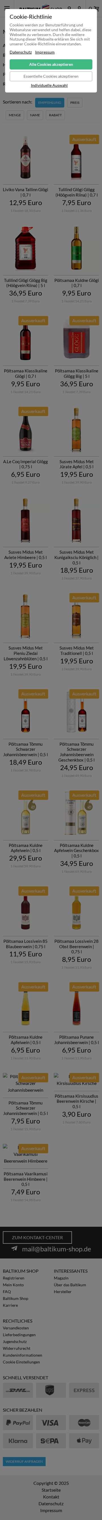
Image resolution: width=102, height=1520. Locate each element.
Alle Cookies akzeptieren (51, 64)
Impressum (45, 52)
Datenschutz (21, 52)
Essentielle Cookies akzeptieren (51, 76)
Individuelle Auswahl (49, 85)
